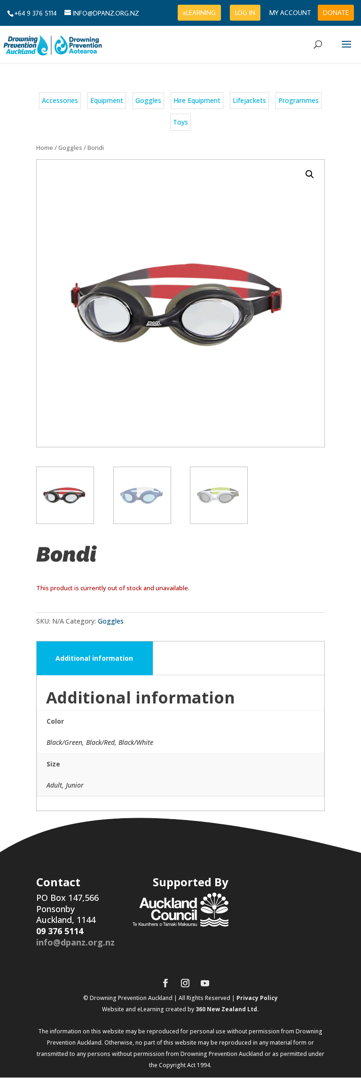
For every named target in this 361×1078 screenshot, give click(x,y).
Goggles (148, 100)
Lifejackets (249, 100)
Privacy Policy (257, 998)
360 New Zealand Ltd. (227, 1009)
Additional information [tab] (94, 658)
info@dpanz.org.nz (75, 942)
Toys (180, 121)
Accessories (60, 100)
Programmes (298, 100)
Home (44, 147)
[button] (309, 174)
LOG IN (245, 12)
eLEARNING (199, 12)
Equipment (106, 100)
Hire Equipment (196, 100)
